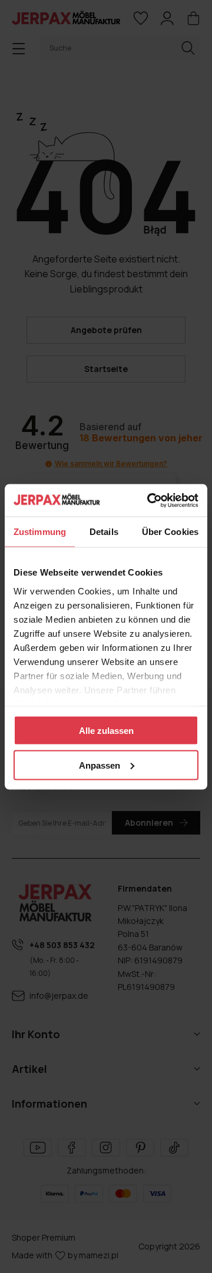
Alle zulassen (106, 731)
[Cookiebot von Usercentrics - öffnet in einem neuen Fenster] (149, 500)
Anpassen (99, 765)
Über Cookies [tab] (170, 532)
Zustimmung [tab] (40, 532)
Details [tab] (104, 532)
